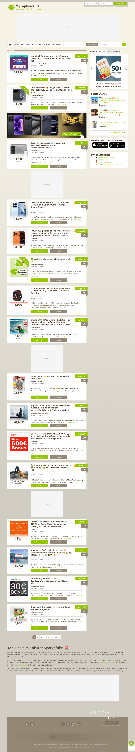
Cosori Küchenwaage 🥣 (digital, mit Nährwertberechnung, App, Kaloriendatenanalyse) (48, 145)
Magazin (47, 44)
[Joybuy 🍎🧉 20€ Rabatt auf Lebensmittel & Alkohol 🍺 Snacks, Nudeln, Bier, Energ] (94, 112)
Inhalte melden (65, 744)
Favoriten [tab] (98, 52)
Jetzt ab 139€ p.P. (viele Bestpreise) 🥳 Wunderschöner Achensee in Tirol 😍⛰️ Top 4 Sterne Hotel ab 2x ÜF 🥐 (51, 552)
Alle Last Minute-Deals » (117, 133)
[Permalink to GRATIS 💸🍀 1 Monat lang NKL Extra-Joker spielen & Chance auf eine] (19, 328)
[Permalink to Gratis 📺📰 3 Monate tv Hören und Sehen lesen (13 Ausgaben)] (19, 615)
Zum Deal (39, 79)
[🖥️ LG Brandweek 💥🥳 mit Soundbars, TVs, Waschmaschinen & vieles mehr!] (94, 100)
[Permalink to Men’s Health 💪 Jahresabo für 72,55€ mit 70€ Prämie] (19, 385)
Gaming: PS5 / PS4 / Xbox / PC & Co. (110, 164)
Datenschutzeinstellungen (98, 744)
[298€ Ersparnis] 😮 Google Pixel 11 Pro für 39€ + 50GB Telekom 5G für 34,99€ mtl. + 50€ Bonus (51, 90)
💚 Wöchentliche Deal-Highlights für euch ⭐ (50, 260)
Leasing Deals (102, 160)
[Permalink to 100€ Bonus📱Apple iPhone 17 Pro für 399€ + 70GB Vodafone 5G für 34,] (19, 239)
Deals (16, 44)
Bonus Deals (36, 44)
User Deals (25, 44)
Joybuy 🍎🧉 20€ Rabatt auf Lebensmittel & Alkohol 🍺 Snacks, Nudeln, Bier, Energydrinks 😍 (111, 112)
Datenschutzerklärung (50, 744)
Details (58, 79)
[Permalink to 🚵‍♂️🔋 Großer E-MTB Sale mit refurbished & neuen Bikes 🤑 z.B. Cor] (19, 474)
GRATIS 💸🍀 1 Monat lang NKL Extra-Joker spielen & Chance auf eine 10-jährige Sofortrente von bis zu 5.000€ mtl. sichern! (51, 322)
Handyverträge (107, 663)
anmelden (120, 3)
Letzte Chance (58, 44)
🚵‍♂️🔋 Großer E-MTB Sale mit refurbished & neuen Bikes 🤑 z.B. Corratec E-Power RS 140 (51, 467)
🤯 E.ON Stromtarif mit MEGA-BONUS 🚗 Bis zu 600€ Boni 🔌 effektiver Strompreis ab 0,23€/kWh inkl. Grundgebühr (50, 436)
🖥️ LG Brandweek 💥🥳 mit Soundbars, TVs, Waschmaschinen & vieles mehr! (112, 100)
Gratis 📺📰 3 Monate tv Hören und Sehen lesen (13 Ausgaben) (51, 608)
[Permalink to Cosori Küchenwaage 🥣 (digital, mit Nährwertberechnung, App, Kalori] (19, 151)
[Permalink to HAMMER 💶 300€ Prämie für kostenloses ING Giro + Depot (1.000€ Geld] (19, 530)
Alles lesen (42, 75)
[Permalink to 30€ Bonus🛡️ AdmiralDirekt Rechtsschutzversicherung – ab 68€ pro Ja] (19, 587)
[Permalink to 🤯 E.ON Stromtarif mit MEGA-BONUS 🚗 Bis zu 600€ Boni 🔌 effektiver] (19, 442)
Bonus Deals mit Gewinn (106, 162)
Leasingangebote (21, 665)
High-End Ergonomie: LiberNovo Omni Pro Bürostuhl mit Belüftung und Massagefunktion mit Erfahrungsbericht (50, 407)
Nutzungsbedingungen (80, 744)
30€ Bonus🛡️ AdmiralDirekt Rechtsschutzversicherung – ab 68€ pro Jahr (49, 581)
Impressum (37, 744)
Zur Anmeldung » (112, 723)
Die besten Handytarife (106, 157)
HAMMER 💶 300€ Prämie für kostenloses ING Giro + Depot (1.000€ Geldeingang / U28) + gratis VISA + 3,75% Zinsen (50, 524)
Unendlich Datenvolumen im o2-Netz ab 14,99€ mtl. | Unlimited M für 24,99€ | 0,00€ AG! (51, 58)
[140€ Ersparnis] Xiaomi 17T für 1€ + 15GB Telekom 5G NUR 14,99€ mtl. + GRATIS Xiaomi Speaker (50, 204)
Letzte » (57, 637)
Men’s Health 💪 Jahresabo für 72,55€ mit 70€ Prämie (50, 377)
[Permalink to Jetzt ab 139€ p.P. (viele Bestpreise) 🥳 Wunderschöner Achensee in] (19, 558)
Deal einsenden (92, 44)
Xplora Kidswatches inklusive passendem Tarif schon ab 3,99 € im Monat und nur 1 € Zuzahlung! (51, 290)
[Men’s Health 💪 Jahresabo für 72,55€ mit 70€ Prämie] (94, 124)
